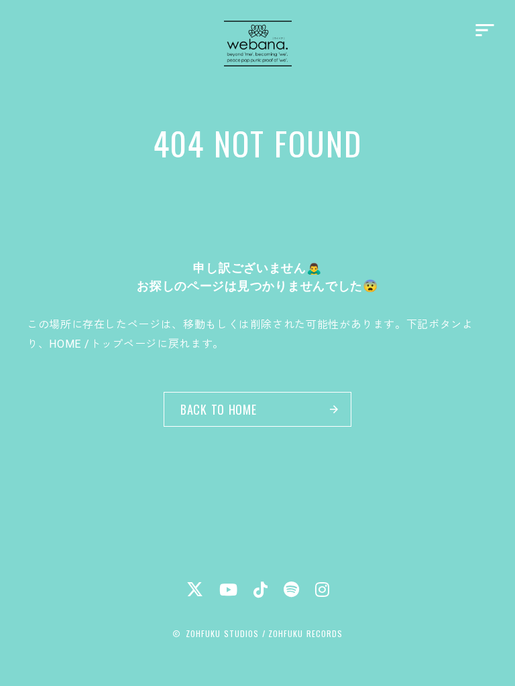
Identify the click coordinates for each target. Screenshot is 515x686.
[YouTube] (228, 589)
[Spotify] (291, 589)
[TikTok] (260, 589)
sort (485, 30)
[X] (194, 589)
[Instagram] (322, 589)
